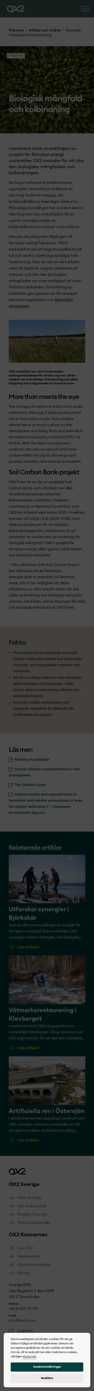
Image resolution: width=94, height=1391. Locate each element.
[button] (47, 1367)
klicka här (29, 1356)
